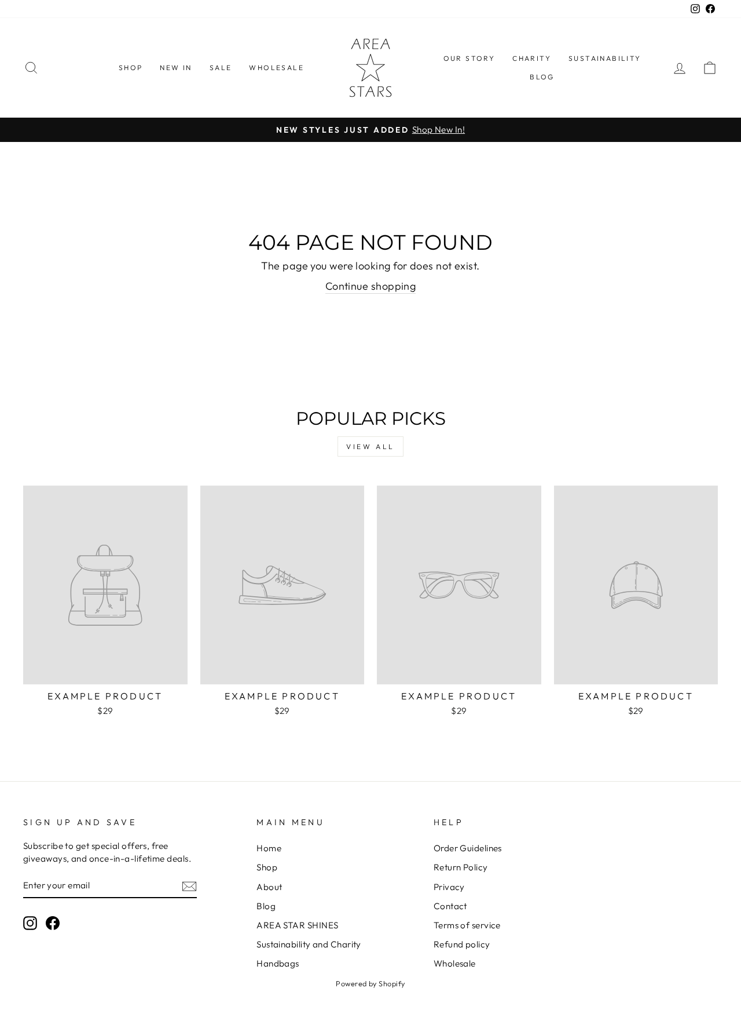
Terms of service (467, 925)
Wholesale (455, 963)
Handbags (277, 963)
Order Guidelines (468, 848)
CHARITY (531, 58)
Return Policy (461, 867)
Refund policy (462, 944)
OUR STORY (469, 58)
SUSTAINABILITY (604, 58)
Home (268, 848)
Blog (266, 906)
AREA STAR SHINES (297, 925)
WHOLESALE (276, 67)
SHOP (131, 67)
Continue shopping (370, 286)
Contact (450, 906)
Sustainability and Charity (308, 944)
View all (370, 446)
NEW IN (176, 67)
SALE (221, 67)
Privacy (449, 886)
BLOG (542, 76)
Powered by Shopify (370, 983)
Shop (266, 867)
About (269, 886)
